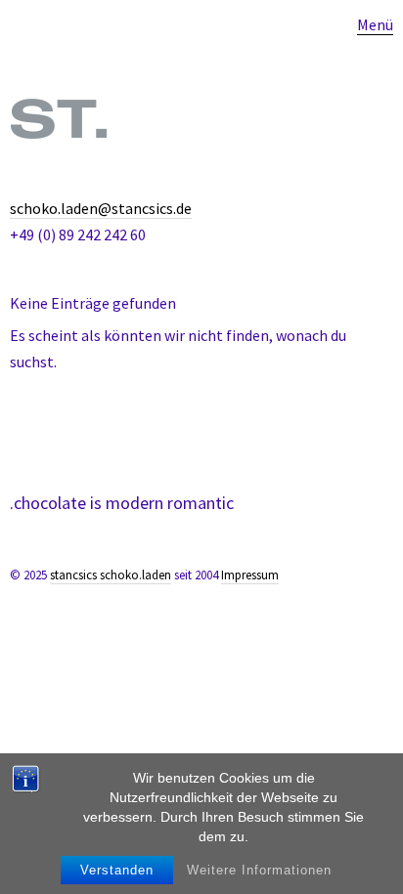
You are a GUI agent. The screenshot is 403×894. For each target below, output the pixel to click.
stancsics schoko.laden (110, 575)
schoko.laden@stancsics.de (101, 208)
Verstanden (117, 870)
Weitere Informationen (259, 870)
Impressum (250, 575)
